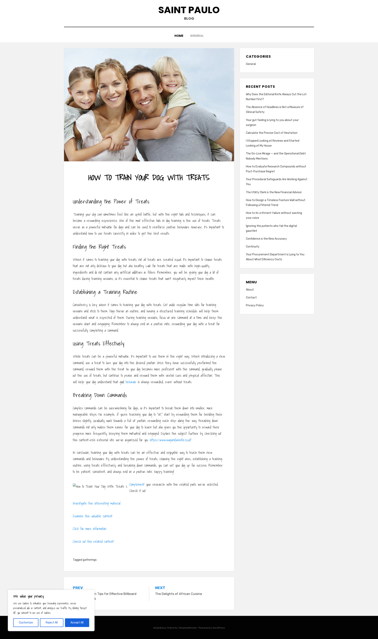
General (197, 36)
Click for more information (89, 529)
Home (178, 36)
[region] (51, 610)
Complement (137, 484)
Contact (251, 297)
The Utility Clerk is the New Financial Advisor (274, 192)
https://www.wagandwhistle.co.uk (170, 440)
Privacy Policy (255, 305)
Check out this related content (93, 541)
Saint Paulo (189, 10)
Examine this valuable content (92, 516)
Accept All (76, 622)
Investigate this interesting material (96, 503)
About (250, 289)
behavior (131, 382)
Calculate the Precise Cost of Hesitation (271, 133)
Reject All (52, 622)
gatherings (90, 559)
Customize (26, 622)
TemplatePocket (188, 627)
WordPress (219, 627)
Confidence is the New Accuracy (266, 238)
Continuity (252, 246)
